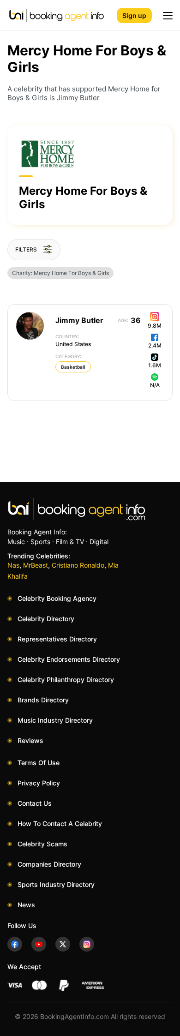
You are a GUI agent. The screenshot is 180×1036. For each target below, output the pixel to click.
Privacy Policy (39, 783)
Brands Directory (43, 700)
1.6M (154, 365)
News (26, 905)
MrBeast (35, 565)
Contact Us (35, 803)
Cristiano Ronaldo (78, 565)
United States (73, 340)
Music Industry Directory (55, 720)
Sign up (134, 15)
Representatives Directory (57, 639)
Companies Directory (49, 864)
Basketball (73, 367)
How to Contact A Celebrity (60, 823)
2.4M (155, 345)
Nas (13, 565)
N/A (155, 385)
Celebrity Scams (42, 844)
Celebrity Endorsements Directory (69, 659)
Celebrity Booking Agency (57, 598)
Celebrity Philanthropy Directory (66, 679)
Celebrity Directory (46, 619)
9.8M (155, 325)
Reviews (30, 740)
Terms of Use (39, 763)
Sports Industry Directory (56, 884)
